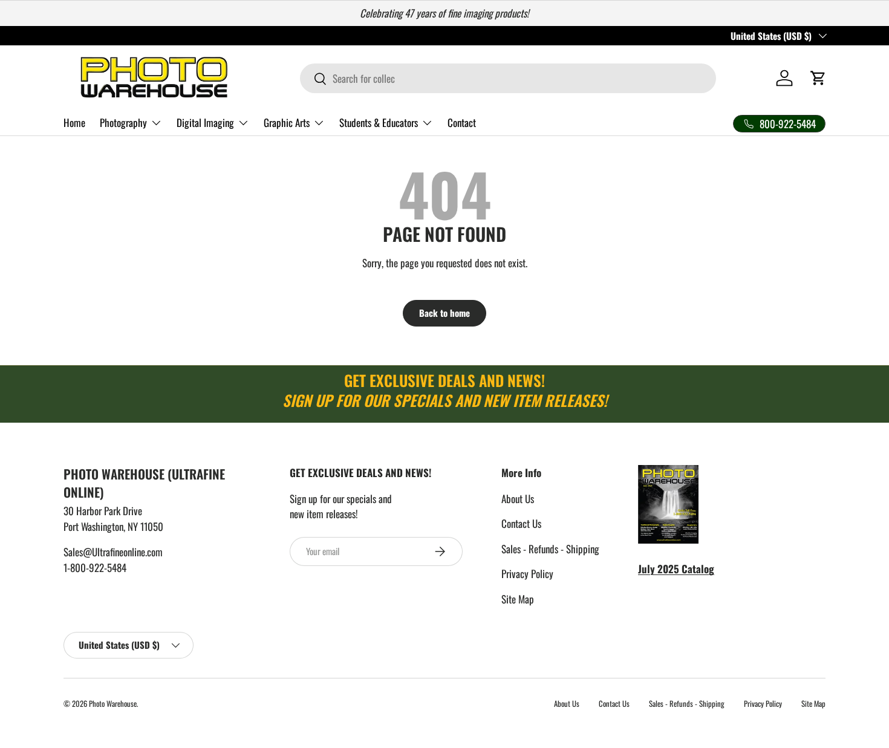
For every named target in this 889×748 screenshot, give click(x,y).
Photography (123, 122)
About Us (517, 498)
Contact (462, 122)
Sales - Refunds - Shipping (550, 548)
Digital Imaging (205, 122)
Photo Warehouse (113, 703)
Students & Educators (378, 122)
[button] (818, 78)
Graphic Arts (287, 122)
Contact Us (521, 523)
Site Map (517, 599)
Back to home (444, 312)
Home (74, 122)
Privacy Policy (527, 573)
